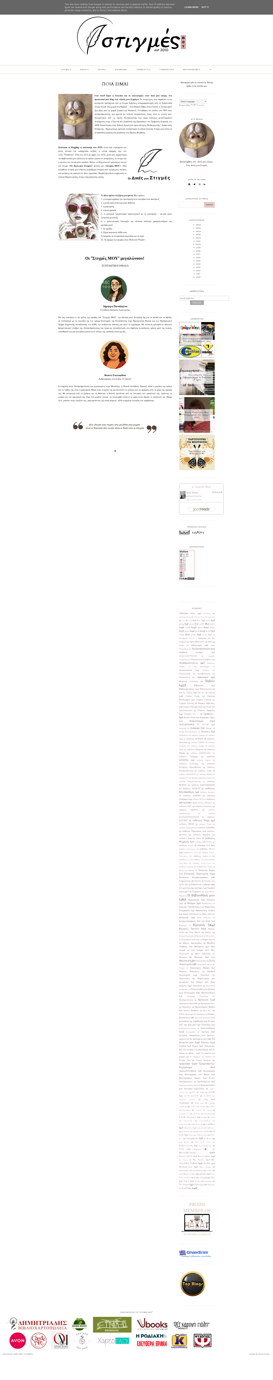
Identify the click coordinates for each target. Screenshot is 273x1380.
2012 (199, 620)
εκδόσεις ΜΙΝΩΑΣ (204, 803)
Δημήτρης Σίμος (207, 717)
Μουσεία (183, 957)
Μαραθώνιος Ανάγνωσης (190, 940)
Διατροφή (182, 728)
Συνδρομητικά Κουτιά (187, 1028)
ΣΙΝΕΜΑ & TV (143, 70)
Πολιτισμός (189, 992)
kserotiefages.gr (205, 1146)
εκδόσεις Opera (184, 860)
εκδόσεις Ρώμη (205, 824)
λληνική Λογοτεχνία (186, 936)
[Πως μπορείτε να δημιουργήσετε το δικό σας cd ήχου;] (197, 394)
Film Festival (196, 1124)
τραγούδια (184, 1063)
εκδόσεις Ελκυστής (188, 764)
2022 (197, 630)
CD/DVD (193, 1107)
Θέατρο (191, 903)
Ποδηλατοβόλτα (198, 989)
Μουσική (184, 960)
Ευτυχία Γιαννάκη (186, 888)
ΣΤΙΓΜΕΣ (65, 70)
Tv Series (184, 1184)
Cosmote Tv (184, 1114)
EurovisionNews (204, 1121)
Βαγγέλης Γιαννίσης (188, 681)
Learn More (192, 7)
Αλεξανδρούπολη (201, 648)
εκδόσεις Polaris (199, 860)
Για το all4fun (185, 692)
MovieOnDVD (186, 1156)
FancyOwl (183, 1124)
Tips (213, 1177)
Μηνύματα (199, 946)
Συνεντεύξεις (208, 1028)
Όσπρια (182, 968)
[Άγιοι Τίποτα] (183, 498)
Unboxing (198, 1184)
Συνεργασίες (190, 1032)
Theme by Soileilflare (259, 1354)
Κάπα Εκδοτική (203, 918)
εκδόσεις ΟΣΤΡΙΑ (188, 810)
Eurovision (188, 1121)
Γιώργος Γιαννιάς (203, 700)
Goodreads (199, 1128)
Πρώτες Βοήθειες (191, 1010)
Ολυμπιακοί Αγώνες (204, 964)
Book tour (199, 1103)
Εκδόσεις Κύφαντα (207, 792)
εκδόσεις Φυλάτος (201, 835)
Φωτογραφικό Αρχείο (190, 1078)
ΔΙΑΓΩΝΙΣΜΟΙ (121, 70)
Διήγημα (209, 728)
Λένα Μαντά (194, 932)
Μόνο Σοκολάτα (202, 954)
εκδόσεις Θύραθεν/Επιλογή (190, 782)
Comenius (198, 1110)
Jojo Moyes (184, 1142)
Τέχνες (195, 1046)
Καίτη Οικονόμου (190, 914)
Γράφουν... (209, 713)
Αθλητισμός (196, 645)
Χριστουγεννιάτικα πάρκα (188, 1085)
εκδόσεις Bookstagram (187, 849)
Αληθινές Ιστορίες (191, 652)
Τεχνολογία (209, 1046)
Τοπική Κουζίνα (203, 1060)
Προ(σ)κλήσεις (208, 992)
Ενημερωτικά (184, 881)
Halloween (210, 1128)
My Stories (198, 1159)
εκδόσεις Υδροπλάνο (191, 831)
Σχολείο (205, 1032)
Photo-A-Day (189, 1174)
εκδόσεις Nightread (202, 856)
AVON (211, 1092)
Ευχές (200, 888)
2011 (190, 620)
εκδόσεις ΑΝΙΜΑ (198, 742)
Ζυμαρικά (196, 892)
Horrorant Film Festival (198, 1135)
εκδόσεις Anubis (186, 845)
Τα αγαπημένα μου (198, 1039)
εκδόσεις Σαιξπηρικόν (187, 828)
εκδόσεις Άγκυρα (198, 735)
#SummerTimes (199, 617)
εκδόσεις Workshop (186, 867)
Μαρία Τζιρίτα (208, 939)
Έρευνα (198, 881)
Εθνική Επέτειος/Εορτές (188, 732)
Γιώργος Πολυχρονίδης (192, 707)
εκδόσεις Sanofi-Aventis (202, 863)
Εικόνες (205, 731)
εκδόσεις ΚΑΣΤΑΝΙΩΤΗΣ (203, 785)
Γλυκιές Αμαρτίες (206, 710)
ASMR (202, 1092)
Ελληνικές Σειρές (206, 870)
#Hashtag (207, 613)
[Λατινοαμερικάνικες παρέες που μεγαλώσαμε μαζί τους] (197, 357)
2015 (191, 623)
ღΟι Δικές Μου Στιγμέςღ (21, 1354)
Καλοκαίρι (184, 917)
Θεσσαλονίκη (206, 903)
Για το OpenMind (206, 692)
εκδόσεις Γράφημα (188, 757)
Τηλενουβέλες (189, 1050)
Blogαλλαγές (184, 1103)
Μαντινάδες (210, 936)
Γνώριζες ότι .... (191, 714)
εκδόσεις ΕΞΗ (204, 771)
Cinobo (203, 1106)
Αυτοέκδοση (184, 677)
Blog (206, 1099)
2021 (187, 630)
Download (208, 1114)
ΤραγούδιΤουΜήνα (187, 1071)
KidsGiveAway (186, 1145)
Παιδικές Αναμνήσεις (189, 971)
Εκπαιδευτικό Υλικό (204, 867)
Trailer (197, 1181)
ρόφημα (190, 1014)
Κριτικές (199, 925)
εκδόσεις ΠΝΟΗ (186, 824)
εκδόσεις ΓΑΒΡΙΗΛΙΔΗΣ (201, 753)
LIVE (181, 1149)
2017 (212, 623)
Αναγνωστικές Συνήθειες (201, 659)
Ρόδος (181, 1014)
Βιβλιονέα (198, 685)
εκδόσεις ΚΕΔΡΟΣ (191, 788)
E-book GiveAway (187, 1117)
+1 (211, 70)
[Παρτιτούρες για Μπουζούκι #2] (197, 469)
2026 (204, 634)
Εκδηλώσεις (183, 735)
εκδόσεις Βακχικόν (195, 749)
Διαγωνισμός (196, 720)
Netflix (207, 1163)
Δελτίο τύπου (190, 717)
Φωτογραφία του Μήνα (197, 1074)
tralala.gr (208, 1181)
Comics (209, 1110)
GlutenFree (188, 1128)
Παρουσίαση (184, 979)
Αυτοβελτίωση (204, 674)
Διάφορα (194, 728)
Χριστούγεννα (203, 1081)
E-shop (204, 1117)
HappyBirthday (198, 1131)
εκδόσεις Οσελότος (203, 806)
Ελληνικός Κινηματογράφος (193, 877)
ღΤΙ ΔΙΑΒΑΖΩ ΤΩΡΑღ (201, 487)
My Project (183, 1160)
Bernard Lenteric (187, 1099)
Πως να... (207, 1010)
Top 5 (186, 1181)
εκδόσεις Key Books (191, 853)
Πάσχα (200, 982)
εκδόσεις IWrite (207, 849)
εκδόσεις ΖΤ (183, 778)
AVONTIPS (207, 1096)
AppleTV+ (192, 1092)
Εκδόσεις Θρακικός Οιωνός (202, 778)
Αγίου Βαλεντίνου (197, 642)
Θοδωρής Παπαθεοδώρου (190, 907)
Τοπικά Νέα (184, 1060)
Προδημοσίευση (186, 1000)
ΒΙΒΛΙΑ (83, 70)
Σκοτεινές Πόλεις (201, 1018)
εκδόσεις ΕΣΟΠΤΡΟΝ (187, 774)
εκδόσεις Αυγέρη (197, 746)
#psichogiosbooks (185, 617)
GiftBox (210, 1124)
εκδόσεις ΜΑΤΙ (198, 799)
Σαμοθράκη (200, 1014)
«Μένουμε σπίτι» (187, 613)
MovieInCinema (188, 1152)
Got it (205, 7)
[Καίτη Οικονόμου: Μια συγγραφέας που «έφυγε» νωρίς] (197, 432)
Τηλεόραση (203, 1049)
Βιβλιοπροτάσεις (186, 689)
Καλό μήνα (207, 914)
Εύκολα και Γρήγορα (201, 884)
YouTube (186, 1188)
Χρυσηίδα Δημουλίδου (194, 1089)
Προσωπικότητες (207, 1003)
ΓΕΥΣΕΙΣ (102, 70)
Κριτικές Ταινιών (189, 928)
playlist (203, 1174)
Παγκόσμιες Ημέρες (200, 968)
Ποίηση (211, 989)
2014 (181, 623)
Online (209, 1170)
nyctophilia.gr (197, 1170)
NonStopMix (184, 1170)
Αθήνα (181, 645)
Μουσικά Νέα (201, 957)
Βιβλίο (210, 681)
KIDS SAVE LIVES (203, 1142)
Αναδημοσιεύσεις (188, 662)
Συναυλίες (205, 1024)
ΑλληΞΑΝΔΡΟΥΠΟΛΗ (188, 656)
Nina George (205, 1167)
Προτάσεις (186, 1007)
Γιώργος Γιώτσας (186, 703)
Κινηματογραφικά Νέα (189, 921)
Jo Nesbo (208, 1138)
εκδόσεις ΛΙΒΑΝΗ (192, 796)
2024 (181, 634)
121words (211, 617)
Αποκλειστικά (185, 670)
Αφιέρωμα (202, 677)
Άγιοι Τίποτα (192, 492)
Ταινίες (205, 1042)
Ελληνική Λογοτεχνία (196, 873)
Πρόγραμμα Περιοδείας (197, 996)
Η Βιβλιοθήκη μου (201, 895)
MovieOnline (204, 1156)
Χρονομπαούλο (208, 1085)
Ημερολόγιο (193, 899)
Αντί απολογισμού (201, 667)
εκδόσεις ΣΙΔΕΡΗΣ (206, 828)
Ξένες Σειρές (200, 961)
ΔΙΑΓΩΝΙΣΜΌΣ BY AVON (194, 724)
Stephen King (200, 1177)
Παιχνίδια (205, 975)
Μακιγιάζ (200, 936)
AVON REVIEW (191, 1096)
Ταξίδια (182, 1046)
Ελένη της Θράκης (186, 870)
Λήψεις (208, 932)
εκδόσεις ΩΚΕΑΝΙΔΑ (203, 842)
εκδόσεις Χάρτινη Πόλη (190, 838)
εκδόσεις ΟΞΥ (185, 806)
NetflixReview (185, 1167)
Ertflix (212, 1117)
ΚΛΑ (208, 921)
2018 (187, 627)
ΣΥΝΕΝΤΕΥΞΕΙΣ (167, 70)
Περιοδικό (197, 986)
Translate (200, 105)
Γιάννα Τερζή (192, 696)
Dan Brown (196, 1114)
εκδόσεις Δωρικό (204, 760)
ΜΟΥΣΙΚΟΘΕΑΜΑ (191, 70)
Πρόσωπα (203, 999)
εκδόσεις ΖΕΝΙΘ (205, 774)
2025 (193, 634)
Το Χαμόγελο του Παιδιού (200, 1057)
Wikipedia (211, 1185)
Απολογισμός (185, 674)
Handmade (185, 1131)
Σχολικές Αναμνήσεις (189, 1035)
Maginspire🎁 (201, 1149)
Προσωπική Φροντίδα (188, 1003)
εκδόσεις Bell (203, 845)
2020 (212, 627)
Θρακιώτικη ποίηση (205, 910)
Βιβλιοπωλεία (206, 689)
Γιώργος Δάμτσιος (206, 703)
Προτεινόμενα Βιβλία (205, 1007)
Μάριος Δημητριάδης (192, 943)
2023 (208, 630)
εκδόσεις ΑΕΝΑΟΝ (194, 739)
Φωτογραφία (209, 1071)
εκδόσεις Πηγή (201, 820)
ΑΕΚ (210, 642)
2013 (208, 620)
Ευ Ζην (185, 884)
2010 (183, 620)
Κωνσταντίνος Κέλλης (195, 496)
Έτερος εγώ (209, 881)
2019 (200, 627)
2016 (201, 623)
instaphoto (192, 1138)
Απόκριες (205, 670)
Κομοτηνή (182, 925)
